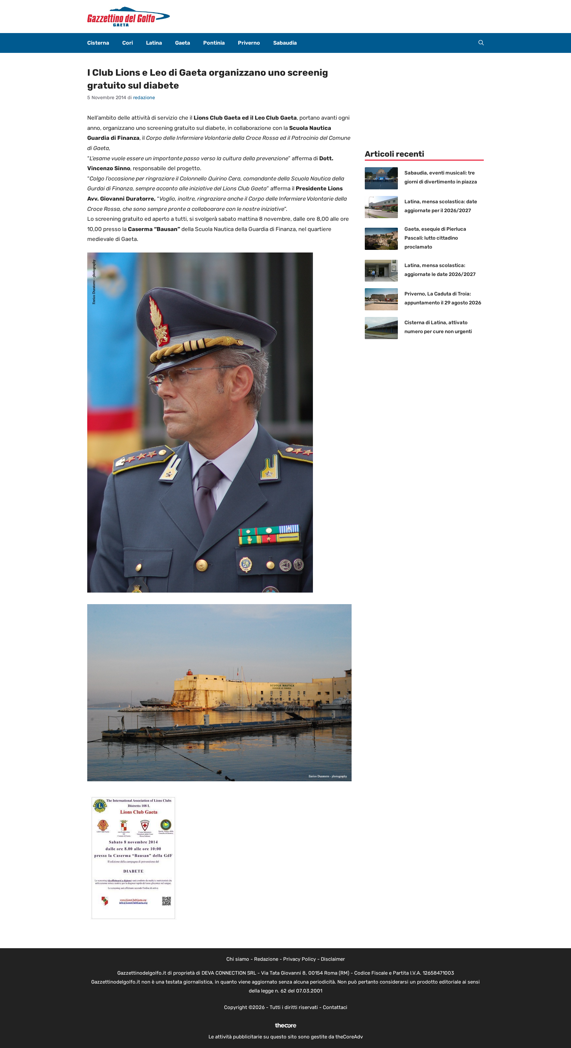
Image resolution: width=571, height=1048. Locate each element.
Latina (154, 43)
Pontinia (214, 43)
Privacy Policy (299, 959)
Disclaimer (333, 959)
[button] (481, 43)
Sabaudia (285, 43)
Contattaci (335, 1007)
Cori (127, 43)
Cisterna (98, 43)
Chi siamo (237, 959)
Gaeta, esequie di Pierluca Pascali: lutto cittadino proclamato (435, 238)
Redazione (266, 959)
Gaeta (182, 43)
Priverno (249, 43)
